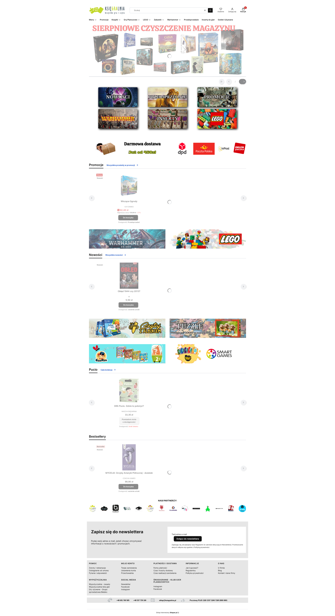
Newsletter (125, 584)
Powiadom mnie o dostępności (129, 420)
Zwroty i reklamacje (97, 568)
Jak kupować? (192, 568)
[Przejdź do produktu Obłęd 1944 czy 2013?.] (129, 276)
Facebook (125, 587)
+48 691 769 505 (123, 600)
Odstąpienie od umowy (99, 570)
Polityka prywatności (194, 573)
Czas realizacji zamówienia (164, 573)
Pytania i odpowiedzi (98, 573)
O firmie (221, 568)
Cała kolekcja (106, 370)
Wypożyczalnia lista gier (99, 587)
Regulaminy (191, 570)
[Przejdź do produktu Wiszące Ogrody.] (129, 186)
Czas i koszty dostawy (163, 570)
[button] (210, 10)
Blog (220, 570)
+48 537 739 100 (139, 600)
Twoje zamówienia (129, 568)
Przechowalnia (127, 573)
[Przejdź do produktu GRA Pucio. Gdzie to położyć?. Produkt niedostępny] (129, 390)
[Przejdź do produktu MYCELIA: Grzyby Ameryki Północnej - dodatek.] (129, 457)
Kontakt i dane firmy (226, 573)
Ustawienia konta (128, 570)
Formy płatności (160, 568)
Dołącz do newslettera (188, 538)
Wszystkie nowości (114, 255)
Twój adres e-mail (179, 534)
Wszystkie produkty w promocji (121, 165)
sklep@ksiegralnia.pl (167, 600)
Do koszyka (128, 217)
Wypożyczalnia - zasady (99, 584)
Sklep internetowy (166, 613)
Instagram (125, 589)
